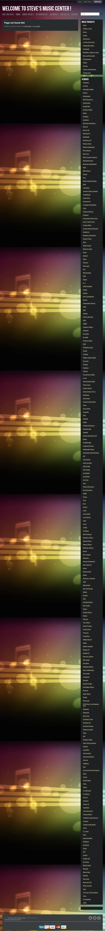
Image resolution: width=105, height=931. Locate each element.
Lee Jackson (87, 517)
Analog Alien (86, 103)
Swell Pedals (87, 780)
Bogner (85, 174)
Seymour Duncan (88, 726)
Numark (85, 595)
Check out (98, 1)
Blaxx (84, 167)
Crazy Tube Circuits (89, 222)
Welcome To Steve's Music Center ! (36, 8)
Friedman (85, 368)
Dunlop (85, 290)
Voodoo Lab (86, 858)
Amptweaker (86, 96)
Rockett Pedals (87, 684)
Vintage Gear (87, 73)
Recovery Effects (88, 656)
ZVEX (85, 903)
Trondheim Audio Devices (90, 818)
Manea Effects (87, 541)
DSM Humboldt (87, 286)
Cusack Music (87, 225)
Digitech (85, 256)
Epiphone (85, 330)
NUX (84, 599)
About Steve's (28, 14)
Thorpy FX (86, 804)
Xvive (84, 896)
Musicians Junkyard (89, 578)
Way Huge (86, 879)
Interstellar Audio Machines (91, 453)
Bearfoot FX (86, 133)
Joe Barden (86, 473)
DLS (84, 269)
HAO (84, 415)
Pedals (85, 62)
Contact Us (64, 14)
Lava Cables (86, 514)
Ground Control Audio (89, 402)
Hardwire (85, 419)
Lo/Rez (85, 527)
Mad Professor (87, 534)
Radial (85, 643)
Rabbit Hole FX (87, 639)
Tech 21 (85, 797)
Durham (85, 293)
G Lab (85, 378)
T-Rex (84, 784)
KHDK (85, 493)
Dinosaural (86, 266)
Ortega (85, 609)
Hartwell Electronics (89, 425)
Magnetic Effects (88, 537)
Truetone (85, 821)
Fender (85, 351)
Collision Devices (88, 211)
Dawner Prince (87, 239)
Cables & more (87, 28)
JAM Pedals (86, 466)
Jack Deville (86, 459)
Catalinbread (86, 194)
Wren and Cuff (87, 882)
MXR (84, 582)
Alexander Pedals (88, 89)
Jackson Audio (87, 463)
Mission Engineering (89, 561)
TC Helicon (86, 794)
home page (28, 26)
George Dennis (87, 388)
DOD (84, 276)
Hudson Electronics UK (90, 436)
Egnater (85, 313)
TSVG (85, 828)
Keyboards (86, 49)
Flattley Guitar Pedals (89, 357)
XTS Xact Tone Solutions (90, 892)
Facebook (99, 918)
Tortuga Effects (87, 814)
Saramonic (86, 712)
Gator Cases (86, 385)
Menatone (86, 558)
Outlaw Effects (87, 612)
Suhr (84, 767)
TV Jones (86, 831)
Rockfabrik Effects (88, 687)
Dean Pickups (87, 245)
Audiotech (86, 120)
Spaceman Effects (88, 756)
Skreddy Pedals (87, 739)
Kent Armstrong (87, 490)
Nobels (85, 592)
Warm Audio (86, 872)
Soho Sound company (89, 743)
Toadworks (86, 807)
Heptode (85, 432)
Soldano (85, 746)
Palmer (85, 616)
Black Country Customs (90, 157)
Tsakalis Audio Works (89, 824)
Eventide (85, 337)
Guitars (85, 35)
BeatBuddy (86, 137)
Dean (84, 242)
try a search (36, 26)
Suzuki (85, 777)
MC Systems (87, 554)
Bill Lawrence (87, 150)
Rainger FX (86, 650)
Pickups (85, 66)
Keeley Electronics (88, 487)
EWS (84, 344)
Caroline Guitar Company (90, 191)
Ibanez (85, 439)
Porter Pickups (87, 626)
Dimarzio (85, 262)
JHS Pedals (86, 470)
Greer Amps (86, 398)
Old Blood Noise (88, 602)
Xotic (84, 889)
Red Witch (86, 663)
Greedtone (86, 395)
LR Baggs (86, 531)
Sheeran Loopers (88, 729)
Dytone (85, 300)
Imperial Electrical (88, 446)
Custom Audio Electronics (90, 228)
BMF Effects (87, 171)
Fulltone (85, 371)
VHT (84, 852)
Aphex (85, 113)
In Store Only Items (89, 42)
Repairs (74, 14)
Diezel (85, 252)
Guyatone (86, 412)
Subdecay (86, 763)
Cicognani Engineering (89, 205)
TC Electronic (87, 790)
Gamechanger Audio (89, 381)
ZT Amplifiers (87, 899)
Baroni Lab (86, 130)
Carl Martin (86, 188)
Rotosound (86, 700)
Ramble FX (86, 653)
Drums (85, 32)
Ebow (84, 307)
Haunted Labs (87, 429)
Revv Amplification (88, 670)
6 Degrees (86, 82)
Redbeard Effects (88, 667)
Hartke (85, 422)
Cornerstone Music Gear (90, 218)
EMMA (85, 324)
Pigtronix (85, 619)
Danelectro (86, 232)
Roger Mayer (87, 694)
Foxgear (85, 364)
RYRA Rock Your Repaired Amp (91, 705)
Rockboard (86, 677)
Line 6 (85, 524)
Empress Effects (88, 327)
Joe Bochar (86, 476)
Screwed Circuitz (88, 719)
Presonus (86, 633)
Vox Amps (86, 862)
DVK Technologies (88, 296)
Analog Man (86, 106)
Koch (84, 500)
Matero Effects (87, 544)
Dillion (85, 259)
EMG (84, 320)
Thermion (85, 801)
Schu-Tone (86, 716)
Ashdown (85, 116)
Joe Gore (85, 480)
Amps (84, 25)
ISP (84, 456)
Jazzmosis (54, 14)
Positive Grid (87, 629)
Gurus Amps (86, 408)
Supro (84, 773)
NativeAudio (86, 585)
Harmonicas (86, 39)
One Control (86, 605)
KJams (85, 497)
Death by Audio (87, 249)
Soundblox (86, 750)
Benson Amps (87, 143)
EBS (84, 310)
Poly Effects (86, 622)
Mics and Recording (89, 56)
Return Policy (42, 14)
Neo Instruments (88, 588)
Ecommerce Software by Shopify (12, 919)
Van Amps (86, 845)
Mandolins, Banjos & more (91, 52)
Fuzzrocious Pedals (89, 374)
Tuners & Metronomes (89, 69)
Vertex (85, 848)
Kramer (85, 507)
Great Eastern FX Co (89, 391)
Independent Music (88, 45)
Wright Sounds (87, 886)
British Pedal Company (90, 181)
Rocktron (85, 690)
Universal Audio (87, 838)
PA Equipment (87, 59)
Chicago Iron (86, 201)
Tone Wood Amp (88, 811)
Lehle (84, 520)
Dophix (85, 279)
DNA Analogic (87, 273)
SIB (84, 736)
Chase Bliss (86, 198)
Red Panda (86, 660)
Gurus (85, 405)
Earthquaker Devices (89, 303)
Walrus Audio (87, 865)
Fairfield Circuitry (88, 347)
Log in (80, 1)
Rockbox (85, 680)
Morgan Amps (87, 571)
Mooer (85, 568)
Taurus (85, 787)
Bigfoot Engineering (89, 147)
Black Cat (86, 154)
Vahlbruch (86, 841)
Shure (84, 733)
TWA (84, 835)
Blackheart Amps (88, 160)
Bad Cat (85, 127)
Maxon (85, 551)
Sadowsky (86, 709)
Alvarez (85, 93)
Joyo (84, 483)
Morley (85, 575)
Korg (84, 504)
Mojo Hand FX (87, 565)
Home (18, 14)
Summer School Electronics (91, 770)
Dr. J (84, 283)
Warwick (85, 875)
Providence (86, 636)
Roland (85, 697)
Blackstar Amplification (90, 164)
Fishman (85, 354)
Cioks (84, 208)
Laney (85, 510)
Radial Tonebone (88, 646)
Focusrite (85, 361)
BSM (84, 184)
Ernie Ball (86, 334)
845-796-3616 (8, 14)
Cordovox (86, 215)
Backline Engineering (89, 123)
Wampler (85, 869)
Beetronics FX (87, 140)
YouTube (90, 918)
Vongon (85, 855)
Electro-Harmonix (88, 317)
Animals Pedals (87, 110)
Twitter (94, 918)
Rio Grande (86, 673)
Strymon (85, 760)
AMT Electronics (88, 99)
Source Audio (87, 753)
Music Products (88, 21)
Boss (84, 177)
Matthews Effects (88, 548)
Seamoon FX (87, 723)
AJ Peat (85, 86)
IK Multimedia (87, 442)
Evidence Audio (87, 340)
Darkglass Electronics (89, 235)
